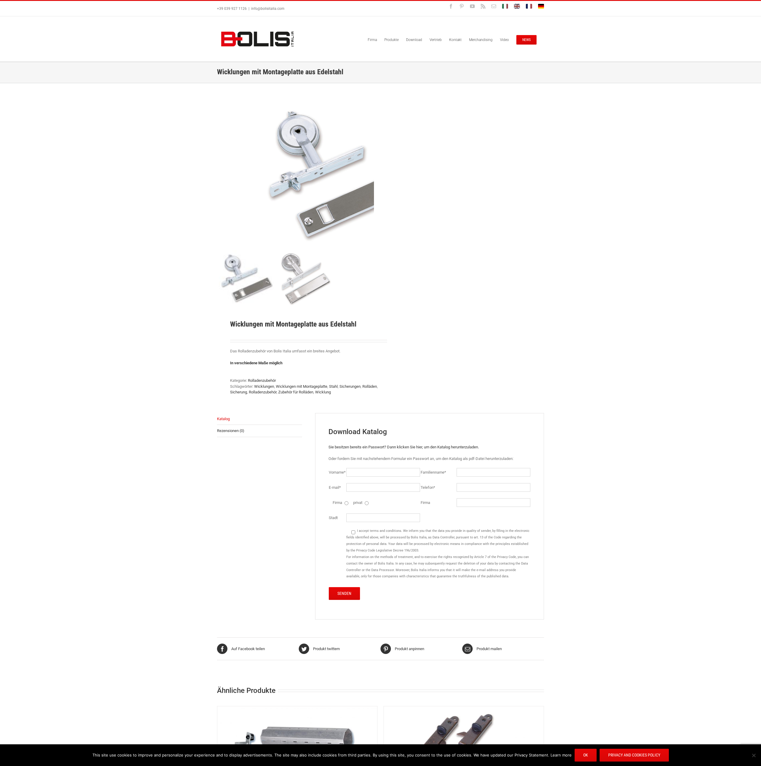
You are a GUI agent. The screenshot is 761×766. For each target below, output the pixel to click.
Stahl (333, 386)
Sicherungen (350, 386)
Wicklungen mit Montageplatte (301, 386)
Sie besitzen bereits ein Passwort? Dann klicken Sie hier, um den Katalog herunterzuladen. (403, 447)
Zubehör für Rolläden (295, 392)
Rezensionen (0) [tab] (230, 430)
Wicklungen (264, 386)
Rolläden (369, 386)
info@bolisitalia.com (267, 9)
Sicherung (238, 392)
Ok (585, 755)
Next (370, 174)
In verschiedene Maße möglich (256, 363)
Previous (221, 174)
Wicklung (323, 392)
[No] (754, 755)
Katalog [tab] (223, 419)
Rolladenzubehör (262, 380)
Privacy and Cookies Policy (634, 755)
